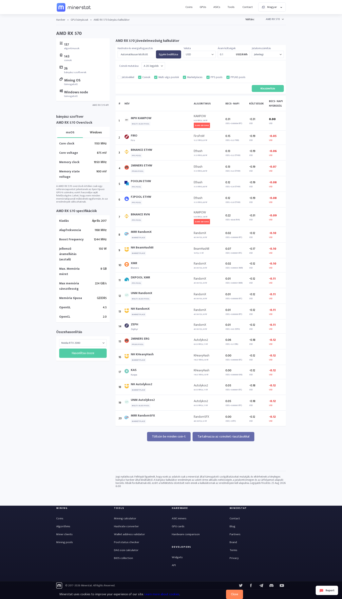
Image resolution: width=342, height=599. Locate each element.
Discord (282, 585)
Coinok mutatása (129, 66)
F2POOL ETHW (141, 197)
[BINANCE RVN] (127, 217)
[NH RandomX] (127, 312)
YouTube (272, 585)
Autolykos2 (201, 340)
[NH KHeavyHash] (127, 357)
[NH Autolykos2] (127, 387)
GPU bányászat (79, 19)
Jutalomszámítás (261, 48)
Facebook (251, 585)
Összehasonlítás (69, 332)
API (174, 565)
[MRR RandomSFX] (127, 418)
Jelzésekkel (128, 77)
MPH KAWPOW (141, 118)
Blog (232, 526)
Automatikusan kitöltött (134, 54)
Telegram (261, 585)
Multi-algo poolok (168, 77)
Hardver (60, 19)
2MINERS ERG (140, 338)
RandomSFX (201, 416)
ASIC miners (179, 518)
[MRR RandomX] (127, 235)
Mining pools (64, 542)
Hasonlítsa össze (83, 353)
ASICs (216, 7)
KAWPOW (200, 116)
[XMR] (127, 265)
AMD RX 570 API (100, 105)
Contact (247, 7)
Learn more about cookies (161, 594)
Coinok (146, 77)
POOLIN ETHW (141, 181)
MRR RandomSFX (143, 415)
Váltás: (250, 19)
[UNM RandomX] (127, 296)
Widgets (177, 557)
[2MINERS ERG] (127, 341)
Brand (233, 542)
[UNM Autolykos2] (127, 403)
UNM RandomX (141, 293)
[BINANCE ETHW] (127, 153)
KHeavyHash (201, 355)
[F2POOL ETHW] (127, 200)
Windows (96, 132)
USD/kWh (242, 54)
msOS (70, 132)
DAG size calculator (126, 550)
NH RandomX (140, 308)
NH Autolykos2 (141, 384)
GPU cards (178, 526)
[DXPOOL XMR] (127, 280)
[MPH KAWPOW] (127, 121)
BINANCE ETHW (141, 150)
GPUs (203, 7)
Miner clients (64, 534)
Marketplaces (194, 77)
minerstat (74, 7)
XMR (134, 263)
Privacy (234, 558)
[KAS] (127, 372)
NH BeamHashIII (142, 247)
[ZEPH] (127, 326)
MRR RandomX (141, 232)
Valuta (187, 48)
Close (234, 594)
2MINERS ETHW (141, 165)
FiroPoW (199, 136)
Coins (189, 7)
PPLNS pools (238, 77)
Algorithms (63, 526)
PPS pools (216, 77)
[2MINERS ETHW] (127, 168)
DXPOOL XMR (140, 277)
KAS (134, 370)
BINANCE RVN (140, 214)
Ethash (198, 151)
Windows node (76, 92)
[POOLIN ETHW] (127, 184)
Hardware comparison (186, 534)
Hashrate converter (126, 526)
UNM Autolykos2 (143, 400)
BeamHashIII (201, 248)
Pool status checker (126, 542)
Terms (233, 550)
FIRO (134, 135)
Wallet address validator (129, 534)
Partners (235, 534)
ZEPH (134, 324)
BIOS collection (123, 558)
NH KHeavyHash (142, 354)
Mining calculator (125, 518)
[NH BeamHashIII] (127, 250)
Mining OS (72, 80)
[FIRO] (127, 138)
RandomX (200, 233)
